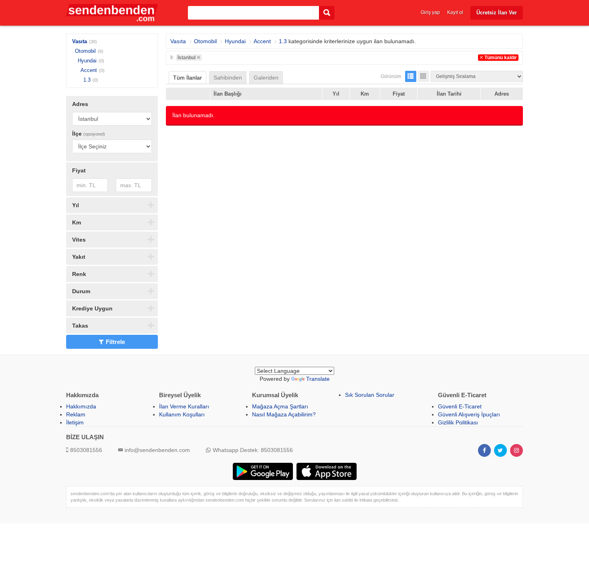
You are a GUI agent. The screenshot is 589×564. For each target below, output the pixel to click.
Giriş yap (430, 12)
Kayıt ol (455, 12)
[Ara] (327, 13)
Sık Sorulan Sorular (369, 395)
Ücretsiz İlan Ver (496, 13)
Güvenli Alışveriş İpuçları (469, 414)
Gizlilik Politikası (458, 422)
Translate (318, 379)
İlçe (88, 133)
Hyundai (87, 61)
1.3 (87, 80)
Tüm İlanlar (187, 77)
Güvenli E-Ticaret (460, 406)
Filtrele (115, 341)
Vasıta (79, 41)
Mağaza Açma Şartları (280, 406)
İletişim (75, 422)
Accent (89, 70)
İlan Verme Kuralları (184, 406)
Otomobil (85, 51)
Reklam (75, 414)
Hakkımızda (81, 406)
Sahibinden (228, 77)
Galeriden (266, 77)
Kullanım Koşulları (182, 414)
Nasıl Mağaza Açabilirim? (284, 414)
